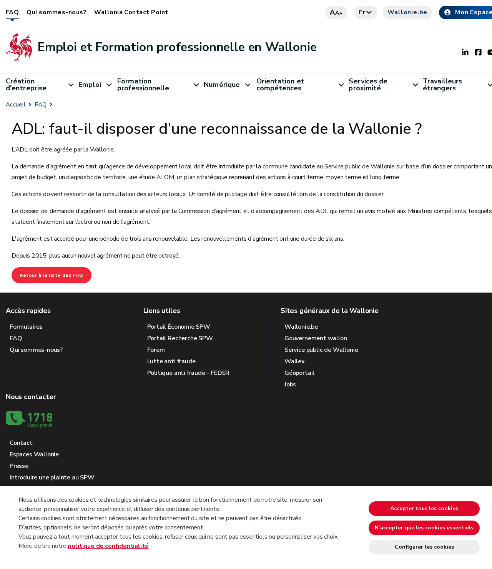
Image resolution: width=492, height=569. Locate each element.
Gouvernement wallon (315, 338)
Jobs (290, 384)
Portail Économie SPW (178, 327)
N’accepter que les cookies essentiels (424, 527)
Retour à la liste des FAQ (51, 275)
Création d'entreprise (26, 85)
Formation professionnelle (143, 85)
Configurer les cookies (424, 547)
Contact (21, 443)
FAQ (12, 12)
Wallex (294, 361)
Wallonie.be (407, 12)
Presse (19, 466)
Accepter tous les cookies (424, 508)
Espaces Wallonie (34, 454)
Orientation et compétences (280, 85)
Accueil (15, 104)
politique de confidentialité (108, 546)
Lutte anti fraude (171, 361)
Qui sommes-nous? (56, 12)
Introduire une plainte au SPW (52, 477)
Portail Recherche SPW (180, 338)
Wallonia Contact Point (131, 12)
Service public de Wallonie (321, 350)
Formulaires (26, 327)
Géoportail (299, 373)
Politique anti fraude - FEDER (188, 373)
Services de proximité (368, 85)
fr (362, 12)
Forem (156, 350)
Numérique (222, 84)
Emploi (89, 84)
